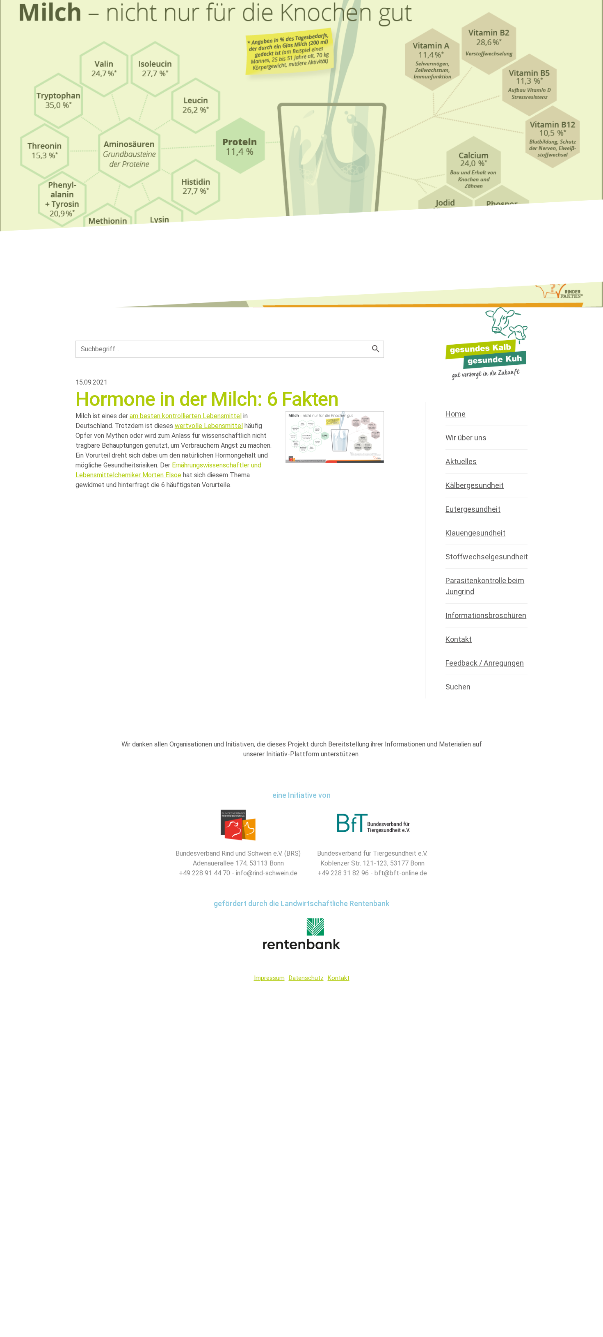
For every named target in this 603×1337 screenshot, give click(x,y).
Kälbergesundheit (474, 485)
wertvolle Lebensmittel (209, 426)
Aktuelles (461, 461)
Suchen (458, 686)
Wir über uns (466, 437)
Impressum (269, 978)
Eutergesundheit (472, 509)
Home (455, 414)
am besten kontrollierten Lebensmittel (186, 416)
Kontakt (458, 639)
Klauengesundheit (475, 533)
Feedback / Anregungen (484, 663)
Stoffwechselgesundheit (486, 556)
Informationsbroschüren (485, 615)
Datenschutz (306, 978)
